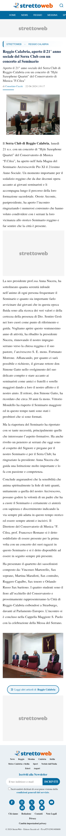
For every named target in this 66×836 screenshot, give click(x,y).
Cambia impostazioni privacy (32, 823)
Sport (35, 763)
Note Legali (51, 813)
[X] (31, 802)
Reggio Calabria (38, 44)
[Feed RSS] (32, 807)
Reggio (37, 14)
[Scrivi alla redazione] (42, 807)
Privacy (32, 818)
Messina (52, 14)
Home (12, 14)
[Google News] (22, 807)
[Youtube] (51, 802)
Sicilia (52, 759)
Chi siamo (13, 813)
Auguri (37, 768)
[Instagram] (22, 802)
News (24, 14)
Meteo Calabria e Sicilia (19, 763)
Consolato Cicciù (14, 86)
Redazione (26, 813)
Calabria (42, 759)
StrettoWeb (13, 44)
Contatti (39, 813)
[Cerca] (61, 5)
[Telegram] (41, 802)
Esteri (27, 768)
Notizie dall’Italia (49, 763)
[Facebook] (12, 802)
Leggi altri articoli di (34, 689)
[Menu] (4, 5)
